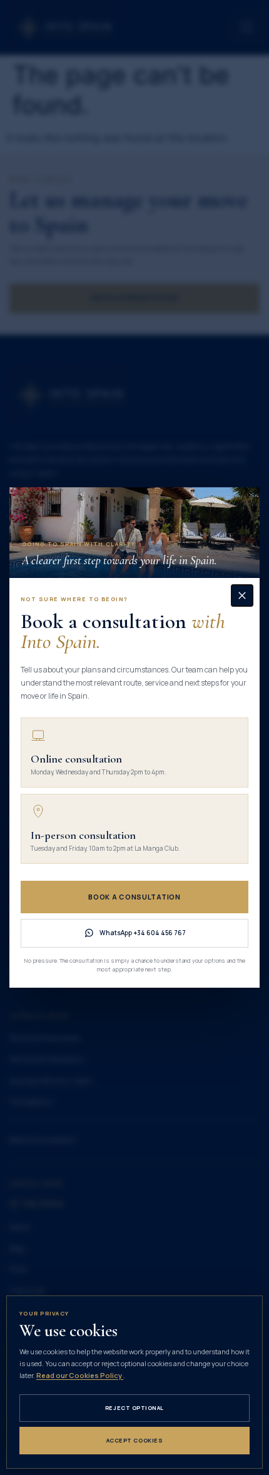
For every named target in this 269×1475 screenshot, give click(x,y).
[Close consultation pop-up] (242, 595)
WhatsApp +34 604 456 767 (142, 932)
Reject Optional (134, 1408)
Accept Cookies (134, 1440)
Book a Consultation (134, 896)
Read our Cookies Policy (79, 1375)
